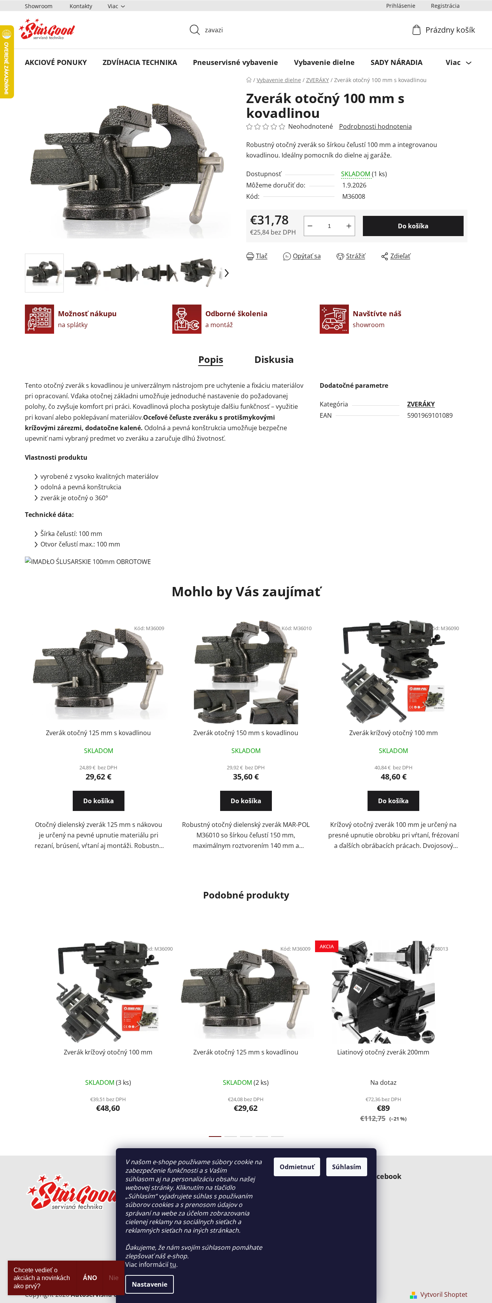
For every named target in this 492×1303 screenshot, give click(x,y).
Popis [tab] (210, 359)
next (461, 1036)
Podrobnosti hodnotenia (375, 126)
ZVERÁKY (421, 404)
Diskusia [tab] (274, 359)
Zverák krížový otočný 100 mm (393, 733)
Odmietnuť (297, 1167)
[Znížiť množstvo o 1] (310, 226)
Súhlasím (346, 1167)
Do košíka (413, 226)
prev (31, 1036)
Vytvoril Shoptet (443, 1294)
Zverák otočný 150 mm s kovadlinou (245, 733)
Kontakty (81, 6)
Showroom (39, 6)
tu (173, 1264)
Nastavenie (149, 1284)
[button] (98, 808)
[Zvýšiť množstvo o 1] (349, 226)
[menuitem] (56, 62)
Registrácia (445, 5)
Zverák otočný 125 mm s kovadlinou (98, 733)
